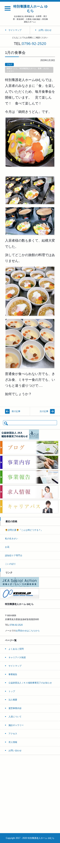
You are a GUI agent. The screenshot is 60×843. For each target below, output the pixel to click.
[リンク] (19, 586)
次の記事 (44, 411)
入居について (15, 716)
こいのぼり (10, 564)
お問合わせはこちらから (28, 630)
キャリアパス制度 (17, 657)
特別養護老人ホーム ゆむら (30, 9)
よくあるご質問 (16, 649)
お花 (7, 547)
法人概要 (12, 699)
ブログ (9, 64)
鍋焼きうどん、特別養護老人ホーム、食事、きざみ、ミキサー (29, 69)
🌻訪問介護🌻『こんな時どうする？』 (24, 530)
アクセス (12, 733)
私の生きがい (11, 538)
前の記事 (16, 411)
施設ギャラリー (16, 725)
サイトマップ (15, 666)
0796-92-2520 (34, 43)
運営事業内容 (15, 708)
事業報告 (12, 674)
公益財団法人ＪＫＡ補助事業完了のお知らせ (30, 683)
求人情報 (12, 742)
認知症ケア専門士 (13, 555)
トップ (11, 691)
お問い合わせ (15, 750)
